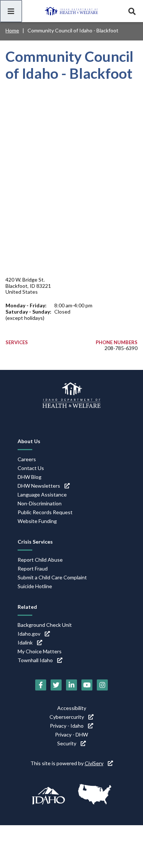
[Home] (71, 11)
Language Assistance (42, 494)
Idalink (25, 642)
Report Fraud (33, 568)
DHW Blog (29, 477)
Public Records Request (45, 512)
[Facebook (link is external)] (40, 684)
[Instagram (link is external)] (102, 684)
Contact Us (31, 468)
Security (66, 743)
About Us (29, 441)
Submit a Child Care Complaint (52, 577)
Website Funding (37, 521)
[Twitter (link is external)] (56, 684)
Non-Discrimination (40, 503)
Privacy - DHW (71, 734)
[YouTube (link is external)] (86, 684)
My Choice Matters (40, 651)
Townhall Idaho (35, 660)
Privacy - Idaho (67, 726)
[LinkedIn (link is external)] (71, 684)
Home (12, 30)
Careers (27, 459)
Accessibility (71, 708)
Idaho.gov (29, 633)
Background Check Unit (45, 625)
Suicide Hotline (35, 586)
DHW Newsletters (39, 486)
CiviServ (94, 763)
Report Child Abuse (40, 560)
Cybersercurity (67, 717)
